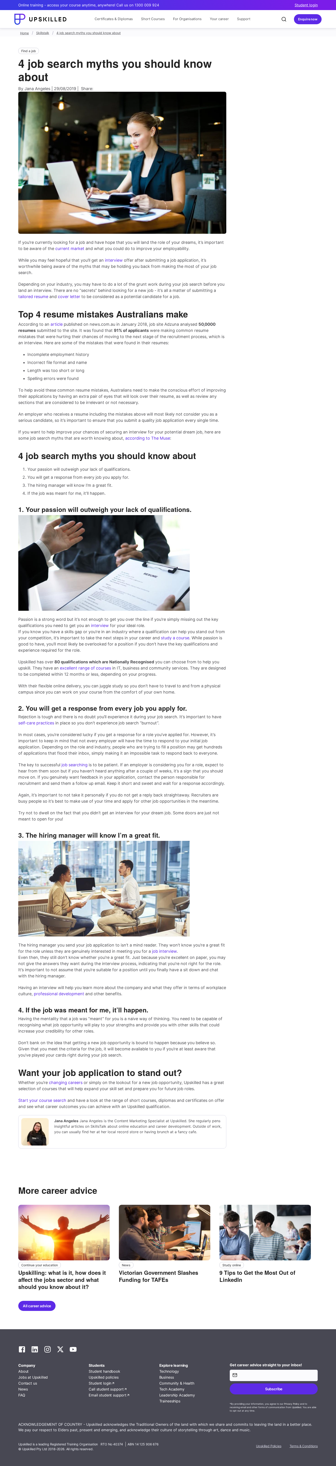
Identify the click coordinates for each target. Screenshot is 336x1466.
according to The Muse (147, 438)
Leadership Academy (177, 1395)
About (23, 1371)
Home (24, 33)
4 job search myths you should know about (88, 33)
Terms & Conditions (304, 1446)
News (23, 1389)
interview (114, 260)
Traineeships (169, 1401)
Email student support (107, 1395)
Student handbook (104, 1371)
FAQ (21, 1395)
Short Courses (153, 19)
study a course (175, 637)
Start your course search (42, 1100)
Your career (219, 19)
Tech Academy (171, 1389)
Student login (306, 5)
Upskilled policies (103, 1377)
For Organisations (187, 19)
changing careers (66, 1082)
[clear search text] (284, 19)
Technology (169, 1371)
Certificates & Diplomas (114, 19)
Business (166, 1377)
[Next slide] (318, 1248)
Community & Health (176, 1383)
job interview (164, 951)
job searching (74, 764)
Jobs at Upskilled (33, 1377)
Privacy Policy (291, 1403)
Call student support (106, 1389)
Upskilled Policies (268, 1446)
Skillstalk (42, 33)
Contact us (27, 1383)
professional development (59, 993)
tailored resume (33, 296)
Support (243, 19)
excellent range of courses (85, 668)
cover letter (69, 296)
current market (69, 248)
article (57, 324)
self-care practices (36, 723)
